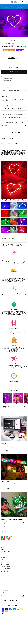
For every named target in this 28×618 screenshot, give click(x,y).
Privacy (2, 561)
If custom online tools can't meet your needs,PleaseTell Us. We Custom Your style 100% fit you (13, 244)
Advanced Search (5, 544)
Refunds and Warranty (5, 551)
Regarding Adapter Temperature (12, 122)
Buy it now (14, 71)
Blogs (2, 549)
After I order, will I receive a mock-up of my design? (12, 109)
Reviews (3, 557)
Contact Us (5, 241)
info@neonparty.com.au (6, 592)
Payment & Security (8, 238)
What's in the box (8, 105)
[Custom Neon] (14, 428)
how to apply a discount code (12, 117)
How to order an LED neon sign (12, 87)
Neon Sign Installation (5, 568)
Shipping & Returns (5, 553)
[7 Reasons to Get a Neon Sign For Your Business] (14, 504)
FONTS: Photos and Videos (10, 93)
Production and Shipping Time (11, 85)
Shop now (6, 488)
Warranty (5, 125)
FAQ (2, 559)
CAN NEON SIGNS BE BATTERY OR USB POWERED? (13, 100)
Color (14, 55)
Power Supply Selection (6, 571)
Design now (7, 450)
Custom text (5, 531)
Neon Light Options (5, 564)
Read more (7, 526)
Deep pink (11, 57)
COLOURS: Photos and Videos (11, 90)
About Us (3, 547)
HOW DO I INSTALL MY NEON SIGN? (12, 111)
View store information (7, 80)
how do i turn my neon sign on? (12, 114)
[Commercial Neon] (14, 467)
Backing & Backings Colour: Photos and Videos (13, 96)
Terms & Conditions (5, 562)
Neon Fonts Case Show (6, 570)
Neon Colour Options (5, 566)
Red (17, 57)
